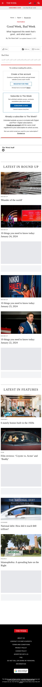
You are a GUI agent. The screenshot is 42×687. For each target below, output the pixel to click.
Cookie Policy (21, 651)
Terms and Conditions (21, 644)
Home (12, 17)
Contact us (21, 133)
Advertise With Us (21, 654)
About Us (21, 638)
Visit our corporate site (27, 680)
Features (21, 22)
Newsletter (37, 49)
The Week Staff (13, 38)
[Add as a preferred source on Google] (21, 671)
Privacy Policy (21, 648)
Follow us (26, 49)
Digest (19, 17)
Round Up (27, 17)
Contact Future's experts (21, 641)
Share (6, 49)
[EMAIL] (4, 150)
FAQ (21, 657)
